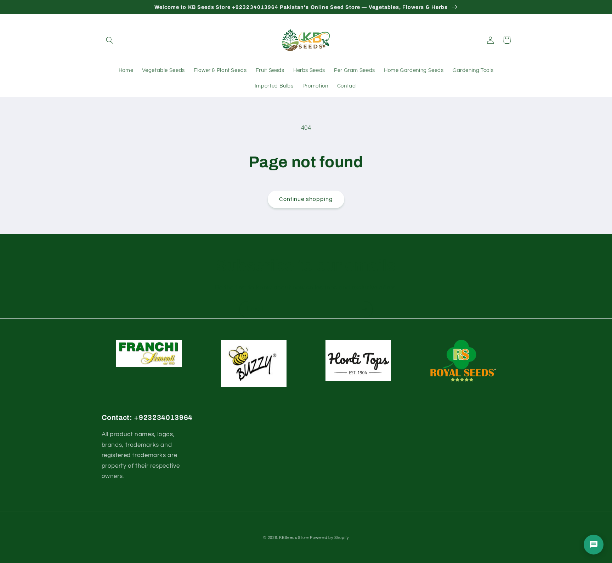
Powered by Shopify (329, 538)
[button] (110, 40)
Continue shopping (306, 199)
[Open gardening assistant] (594, 544)
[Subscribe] (364, 309)
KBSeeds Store (294, 538)
